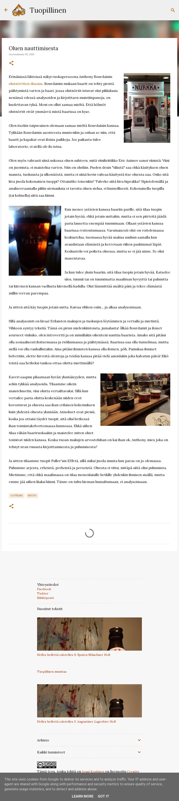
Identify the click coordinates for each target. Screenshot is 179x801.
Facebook (44, 589)
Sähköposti (45, 598)
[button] (11, 63)
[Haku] (173, 10)
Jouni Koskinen (93, 771)
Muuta (32, 495)
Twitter (42, 593)
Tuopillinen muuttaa (51, 672)
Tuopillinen (48, 10)
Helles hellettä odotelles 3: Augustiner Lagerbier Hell (76, 722)
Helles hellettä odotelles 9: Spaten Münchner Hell (73, 655)
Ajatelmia (16, 495)
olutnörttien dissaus (26, 83)
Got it (103, 796)
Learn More (82, 796)
